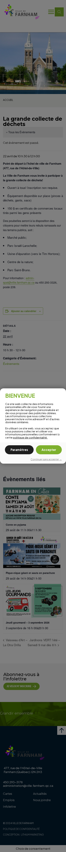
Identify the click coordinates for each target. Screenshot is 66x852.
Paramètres (19, 450)
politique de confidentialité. (30, 437)
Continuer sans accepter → (46, 459)
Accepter (49, 450)
